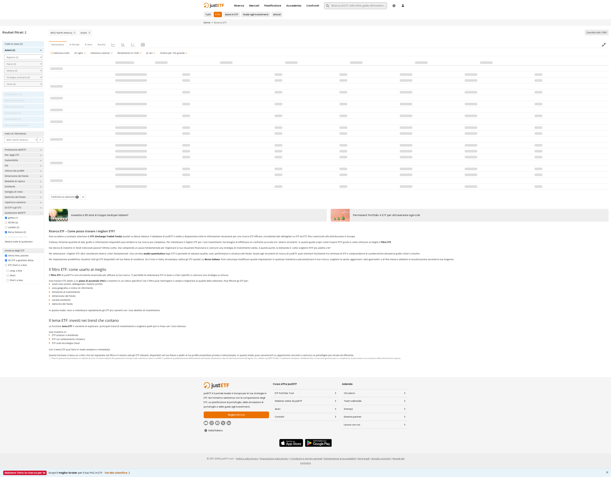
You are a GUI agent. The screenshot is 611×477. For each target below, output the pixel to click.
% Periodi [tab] (74, 44)
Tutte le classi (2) (14, 43)
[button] (40, 139)
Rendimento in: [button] (128, 52)
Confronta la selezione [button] (64, 196)
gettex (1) (13, 217)
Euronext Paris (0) (17, 236)
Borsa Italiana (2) (17, 232)
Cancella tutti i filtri (596, 32)
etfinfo (261, 358)
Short (12, 275)
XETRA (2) (13, 222)
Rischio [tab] (101, 44)
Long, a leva (16, 270)
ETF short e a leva (17, 265)
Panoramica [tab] (57, 44)
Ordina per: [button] (172, 52)
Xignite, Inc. (252, 358)
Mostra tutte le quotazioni (19, 241)
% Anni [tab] (88, 44)
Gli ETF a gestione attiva (20, 260)
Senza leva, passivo (18, 255)
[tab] (113, 44)
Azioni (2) (10, 50)
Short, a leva (16, 280)
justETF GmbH (272, 358)
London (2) (13, 227)
